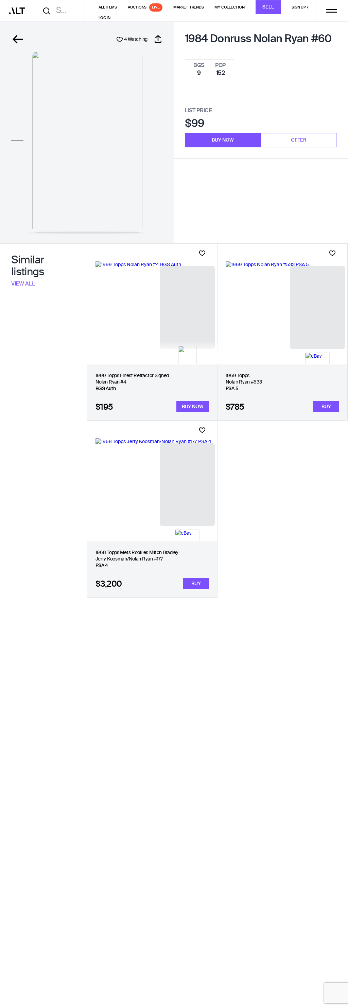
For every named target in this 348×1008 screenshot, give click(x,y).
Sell (268, 7)
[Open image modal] (87, 142)
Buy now (223, 140)
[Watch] (202, 253)
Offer (299, 140)
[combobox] (62, 10)
